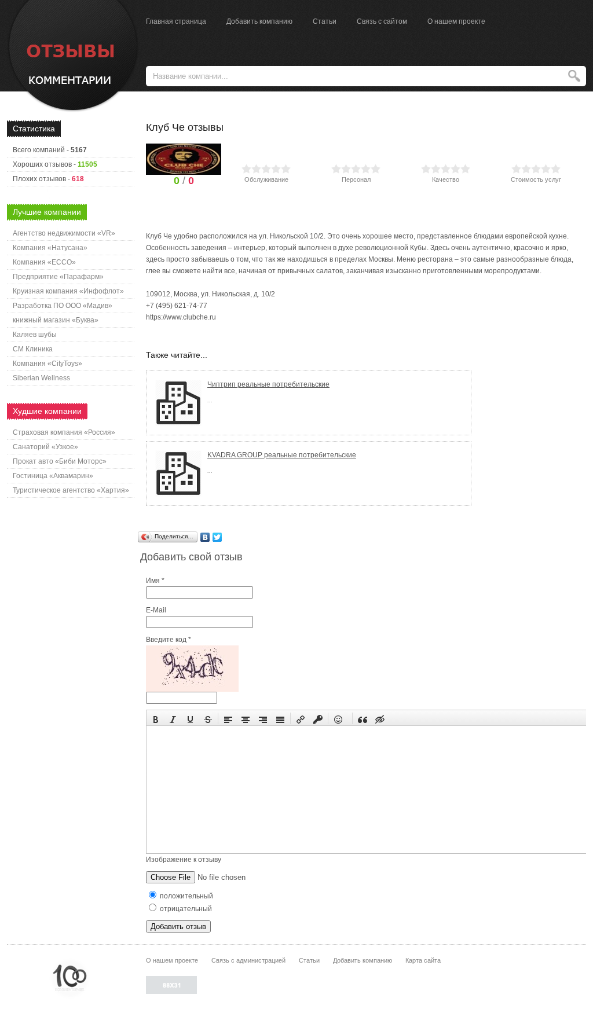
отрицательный (185, 909)
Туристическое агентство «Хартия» (71, 490)
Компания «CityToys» (47, 363)
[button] (156, 718)
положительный (185, 896)
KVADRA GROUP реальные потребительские (281, 455)
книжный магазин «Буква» (55, 320)
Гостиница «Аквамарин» (53, 476)
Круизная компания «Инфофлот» (68, 291)
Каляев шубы (35, 335)
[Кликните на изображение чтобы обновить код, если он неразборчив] (192, 689)
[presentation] (155, 718)
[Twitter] (217, 537)
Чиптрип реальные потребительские (268, 384)
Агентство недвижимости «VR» (64, 233)
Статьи (324, 21)
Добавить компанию (259, 21)
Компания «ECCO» (44, 262)
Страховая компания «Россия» (64, 432)
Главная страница (176, 21)
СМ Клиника (33, 349)
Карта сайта (423, 960)
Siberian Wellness (41, 378)
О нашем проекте (456, 21)
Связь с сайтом (382, 21)
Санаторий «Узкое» (45, 447)
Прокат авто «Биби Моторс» (60, 461)
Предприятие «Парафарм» (58, 277)
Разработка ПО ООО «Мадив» (62, 306)
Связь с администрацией (248, 960)
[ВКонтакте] (205, 537)
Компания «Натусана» (50, 248)
